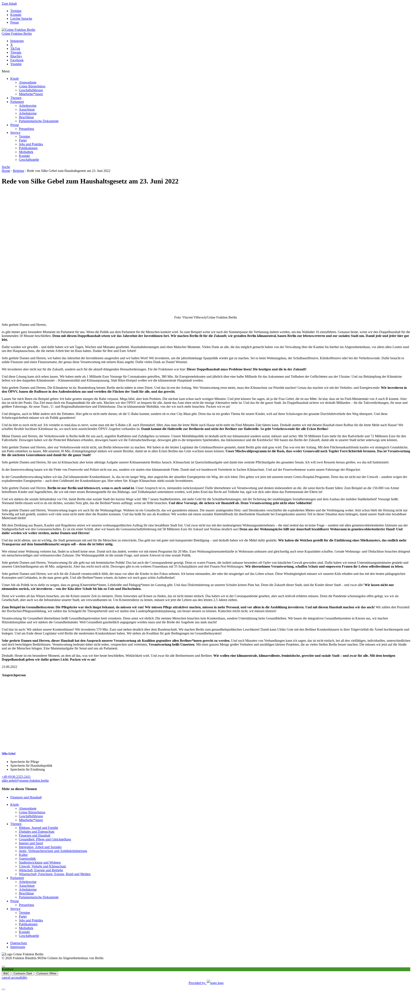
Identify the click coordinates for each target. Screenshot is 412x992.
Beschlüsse (26, 117)
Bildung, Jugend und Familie (38, 828)
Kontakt (15, 15)
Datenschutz (18, 943)
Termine (15, 11)
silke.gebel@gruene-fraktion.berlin (25, 780)
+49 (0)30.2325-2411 (16, 777)
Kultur (23, 855)
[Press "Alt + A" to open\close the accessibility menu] (3, 966)
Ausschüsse (27, 109)
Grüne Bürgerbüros (32, 86)
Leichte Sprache (21, 18)
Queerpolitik (27, 858)
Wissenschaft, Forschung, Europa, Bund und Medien (55, 874)
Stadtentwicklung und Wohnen (40, 862)
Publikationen (28, 148)
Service (15, 132)
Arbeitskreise (28, 113)
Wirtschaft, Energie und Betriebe (41, 870)
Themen (15, 98)
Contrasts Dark (23, 973)
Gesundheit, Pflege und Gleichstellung (45, 839)
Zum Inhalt (9, 3)
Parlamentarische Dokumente (39, 121)
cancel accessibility (14, 977)
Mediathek (26, 152)
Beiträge (18, 171)
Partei (23, 140)
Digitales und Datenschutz (37, 831)
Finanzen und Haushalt (26, 797)
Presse (14, 22)
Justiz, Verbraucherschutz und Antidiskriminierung (53, 851)
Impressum (17, 947)
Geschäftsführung (31, 90)
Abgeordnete (27, 82)
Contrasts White (46, 973)
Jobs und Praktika (31, 144)
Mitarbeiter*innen (31, 94)
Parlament (17, 102)
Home (6, 171)
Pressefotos (26, 129)
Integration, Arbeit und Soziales (40, 847)
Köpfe (14, 78)
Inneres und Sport (31, 843)
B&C (6, 973)
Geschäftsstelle (29, 159)
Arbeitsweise (27, 105)
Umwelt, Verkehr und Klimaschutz (42, 866)
